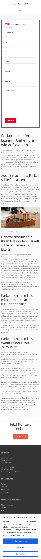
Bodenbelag (5, 492)
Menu (20, 11)
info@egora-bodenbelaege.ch (15, 472)
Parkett (3, 484)
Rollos (3, 510)
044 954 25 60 (20, 437)
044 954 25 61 (8, 469)
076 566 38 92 (9, 467)
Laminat (4, 487)
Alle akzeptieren (20, 541)
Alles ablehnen (20, 554)
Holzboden (5, 489)
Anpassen (20, 547)
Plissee (3, 508)
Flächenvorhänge (7, 505)
